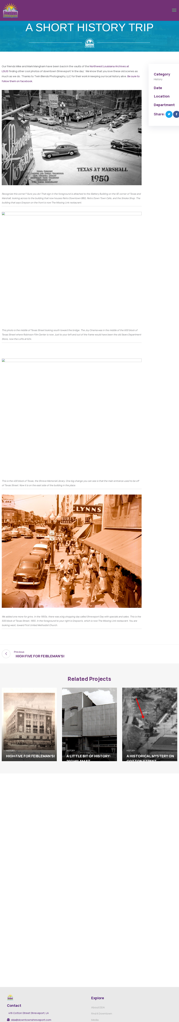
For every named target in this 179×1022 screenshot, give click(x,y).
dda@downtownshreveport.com (31, 1020)
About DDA (98, 1007)
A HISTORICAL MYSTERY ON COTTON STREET (150, 758)
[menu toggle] (174, 10)
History (158, 79)
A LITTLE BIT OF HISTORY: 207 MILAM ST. (88, 758)
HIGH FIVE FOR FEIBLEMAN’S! (30, 756)
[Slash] (173, 653)
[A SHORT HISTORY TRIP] (169, 114)
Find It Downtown (101, 1013)
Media (95, 1020)
